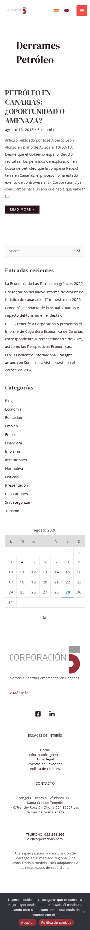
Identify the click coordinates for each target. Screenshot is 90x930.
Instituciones (16, 459)
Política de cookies (56, 922)
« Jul (43, 617)
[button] (56, 10)
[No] (83, 911)
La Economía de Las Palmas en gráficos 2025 (44, 283)
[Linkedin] (52, 714)
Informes (13, 451)
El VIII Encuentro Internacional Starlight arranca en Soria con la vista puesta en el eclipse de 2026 (40, 362)
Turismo (12, 510)
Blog (9, 400)
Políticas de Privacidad (45, 764)
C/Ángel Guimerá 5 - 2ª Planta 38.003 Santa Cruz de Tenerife (46, 800)
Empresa (12, 434)
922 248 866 (54, 834)
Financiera (13, 442)
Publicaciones (16, 493)
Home (45, 750)
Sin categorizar (17, 502)
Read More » (24, 209)
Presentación (16, 485)
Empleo (11, 425)
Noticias (12, 476)
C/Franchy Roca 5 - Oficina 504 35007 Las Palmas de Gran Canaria (46, 809)
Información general (45, 754)
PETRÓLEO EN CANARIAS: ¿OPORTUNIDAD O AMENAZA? (34, 107)
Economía (45, 129)
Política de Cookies (45, 768)
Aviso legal (45, 759)
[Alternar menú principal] (81, 10)
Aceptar (27, 922)
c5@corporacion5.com (45, 839)
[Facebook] (38, 714)
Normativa (14, 468)
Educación (13, 417)
